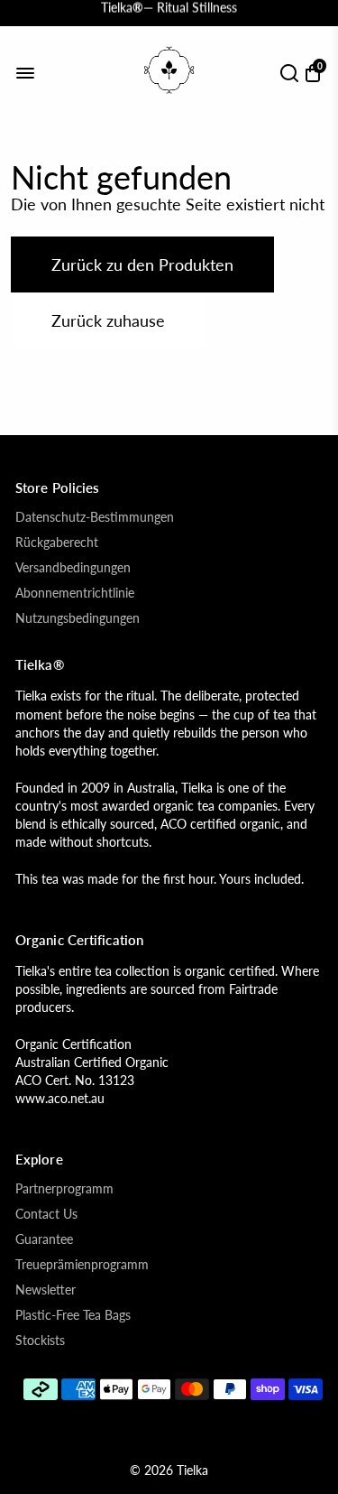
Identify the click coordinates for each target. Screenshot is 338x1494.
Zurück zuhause (108, 320)
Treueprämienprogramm (82, 1264)
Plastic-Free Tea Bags (73, 1315)
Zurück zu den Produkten (142, 264)
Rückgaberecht (56, 542)
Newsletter (45, 1290)
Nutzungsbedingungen (77, 618)
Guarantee (44, 1239)
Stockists (40, 1340)
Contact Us (46, 1214)
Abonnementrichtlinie (74, 593)
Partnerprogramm (64, 1189)
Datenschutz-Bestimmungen (94, 517)
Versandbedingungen (73, 568)
